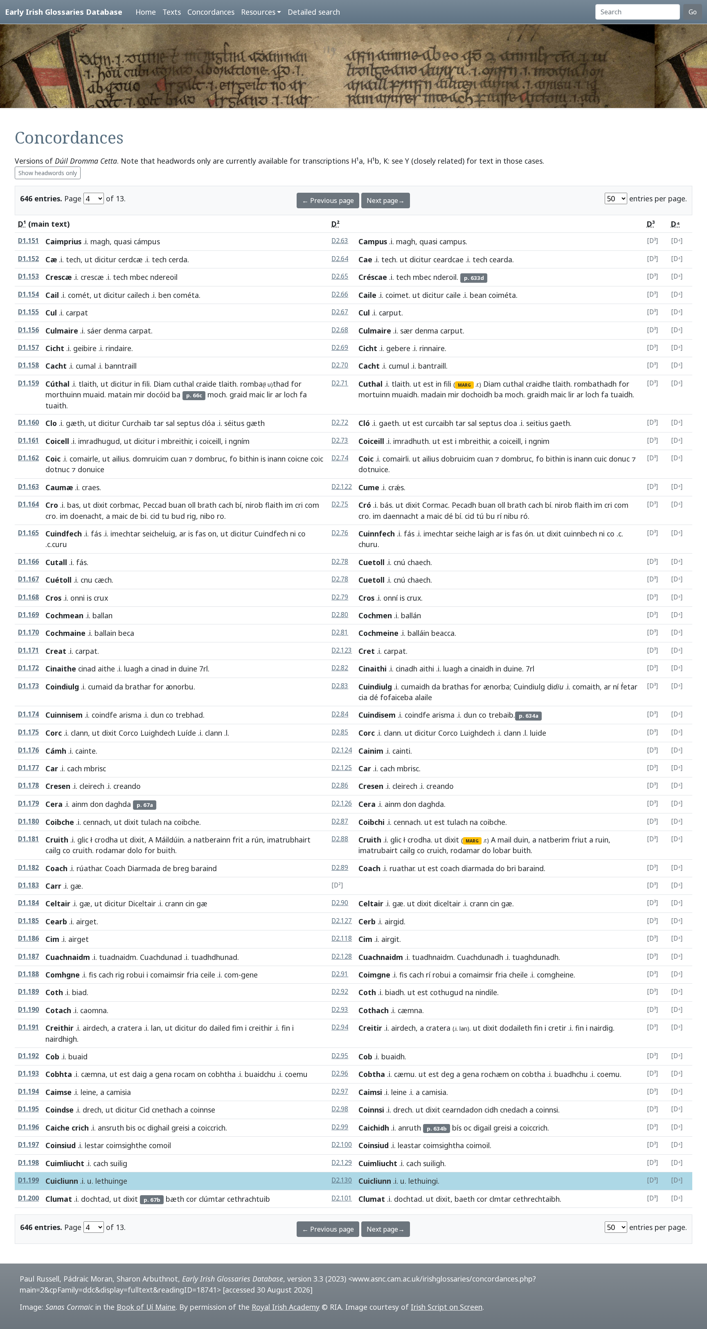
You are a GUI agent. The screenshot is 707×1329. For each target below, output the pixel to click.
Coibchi (371, 822)
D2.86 (339, 785)
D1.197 (28, 1144)
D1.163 (28, 486)
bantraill (432, 366)
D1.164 (28, 504)
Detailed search (314, 12)
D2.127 (341, 921)
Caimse (58, 1092)
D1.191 (28, 1027)
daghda (118, 804)
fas (200, 533)
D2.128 (341, 956)
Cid (144, 1110)
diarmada (478, 868)
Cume (368, 487)
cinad (87, 669)
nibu (511, 516)
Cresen (57, 786)
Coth (54, 992)
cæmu (404, 1074)
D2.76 (339, 533)
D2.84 (339, 714)
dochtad (95, 1199)
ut (88, 259)
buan (177, 505)
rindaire (118, 348)
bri (511, 868)
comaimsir (167, 975)
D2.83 (339, 686)
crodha (106, 840)
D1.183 (28, 885)
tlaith (88, 384)
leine (88, 1092)
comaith (586, 687)
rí (499, 516)
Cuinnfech (376, 533)
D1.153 (28, 276)
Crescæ (58, 277)
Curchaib (136, 423)
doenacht (86, 516)
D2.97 (339, 1091)
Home (145, 12)
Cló (364, 423)
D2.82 (339, 668)
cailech (138, 295)
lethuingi (423, 1181)
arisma (130, 715)
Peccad (155, 505)
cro (50, 516)
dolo (134, 850)
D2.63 (339, 241)
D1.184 (28, 903)
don (96, 804)
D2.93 (339, 1009)
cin (189, 903)
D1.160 (28, 422)
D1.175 (28, 732)
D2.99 (339, 1127)
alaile (423, 697)
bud (178, 516)
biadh (394, 992)
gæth (75, 423)
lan (156, 1028)
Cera (54, 804)
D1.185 (28, 921)
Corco (128, 733)
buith (166, 850)
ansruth (111, 1128)
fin (285, 1028)
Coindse (59, 1110)
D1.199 (28, 1180)
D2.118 (341, 938)
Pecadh (464, 505)
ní (616, 687)
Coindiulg (62, 687)
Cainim (370, 751)
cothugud (446, 992)
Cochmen (375, 615)
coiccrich (211, 1128)
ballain (105, 633)
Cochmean (64, 615)
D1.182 (28, 867)
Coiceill (371, 441)
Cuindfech (63, 533)
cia (362, 697)
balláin (418, 633)
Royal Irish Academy (286, 1307)
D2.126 (341, 803)
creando (127, 786)
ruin (601, 840)
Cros (53, 598)
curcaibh (439, 423)
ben (164, 295)
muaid (93, 394)
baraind (531, 868)
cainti (401, 751)
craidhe (538, 384)
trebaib (501, 715)
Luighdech (157, 733)
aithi (426, 669)
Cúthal (57, 384)
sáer (94, 331)
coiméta (502, 295)
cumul (399, 366)
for (296, 384)
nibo (207, 516)
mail (504, 840)
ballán (411, 615)
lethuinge (111, 1181)
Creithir (59, 1028)
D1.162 (28, 458)
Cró (364, 505)
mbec (139, 277)
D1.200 (28, 1198)
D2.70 (339, 365)
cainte (85, 751)
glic (82, 840)
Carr (53, 886)
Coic (53, 459)
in (137, 384)
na (168, 822)
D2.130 (341, 1180)
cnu (86, 580)
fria (192, 975)
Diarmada (143, 868)
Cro (51, 505)
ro (220, 516)
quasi (123, 241)
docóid (158, 394)
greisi (180, 1128)
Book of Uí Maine (146, 1307)
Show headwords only (47, 173)
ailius (120, 459)
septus (188, 423)
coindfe (104, 715)
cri (299, 505)
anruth (409, 1128)
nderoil (445, 277)
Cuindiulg (375, 687)
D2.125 (341, 768)
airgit (390, 939)
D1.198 (28, 1162)
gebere (398, 348)
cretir (557, 1028)
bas (73, 505)
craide (206, 384)
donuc (619, 459)
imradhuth (411, 441)
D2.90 (339, 903)
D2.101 (341, 1198)
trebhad (189, 715)
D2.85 (339, 732)
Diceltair (142, 903)
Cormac (435, 505)
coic (317, 459)
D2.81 (339, 632)
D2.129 (341, 1162)
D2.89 (339, 867)
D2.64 (339, 259)
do (486, 850)
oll (192, 505)
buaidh (393, 1056)
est (428, 384)
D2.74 (339, 458)
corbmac (124, 505)
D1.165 (28, 533)
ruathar (402, 868)
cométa (186, 295)
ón (529, 533)
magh (100, 241)
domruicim (151, 459)
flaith (274, 505)
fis (93, 975)
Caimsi (370, 1092)
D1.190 (28, 1009)
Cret (366, 651)
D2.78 (339, 561)
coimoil (478, 1145)
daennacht (401, 516)
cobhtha (222, 1074)
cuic (600, 459)
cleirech (91, 786)
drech (92, 1110)
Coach (56, 868)
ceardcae (448, 259)
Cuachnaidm (67, 957)
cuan (179, 459)
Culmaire (61, 331)
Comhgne (62, 975)
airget (86, 921)
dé (448, 516)
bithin (249, 459)
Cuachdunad (161, 957)
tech (73, 259)
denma (115, 331)
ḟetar (629, 687)
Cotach (58, 1010)
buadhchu (571, 1074)
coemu (608, 1074)
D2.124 (341, 750)
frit (237, 840)
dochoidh (476, 394)
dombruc (210, 459)
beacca (443, 633)
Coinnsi (371, 1110)
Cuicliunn (61, 1181)
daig (139, 1074)
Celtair (57, 903)
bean (478, 295)
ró (524, 516)
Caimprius (63, 241)
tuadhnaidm (432, 957)
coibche (186, 822)
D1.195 (28, 1109)
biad (79, 992)
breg (181, 868)
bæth (175, 1199)
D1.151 (28, 241)
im (289, 505)
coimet (397, 295)
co (302, 533)
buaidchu (260, 1074)
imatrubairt (378, 850)
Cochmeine (378, 633)
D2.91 (339, 974)
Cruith (56, 840)
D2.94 (339, 1027)
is (263, 459)
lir (270, 394)
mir (139, 394)
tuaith (55, 405)
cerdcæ (130, 259)
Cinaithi (372, 669)
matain (120, 394)
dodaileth (516, 1028)
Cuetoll (371, 562)
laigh (486, 533)
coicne (298, 459)
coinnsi (547, 1110)
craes (90, 487)
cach (225, 505)
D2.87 (339, 821)
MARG (464, 385)
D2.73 (339, 440)
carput (390, 313)
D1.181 (28, 839)
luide (538, 733)
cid (155, 516)
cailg (53, 850)
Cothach (373, 1010)
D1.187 (28, 956)
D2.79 (339, 597)
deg (447, 1074)
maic (257, 394)
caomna (93, 1010)
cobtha (533, 1074)
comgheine (555, 975)
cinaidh (481, 669)
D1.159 (28, 383)
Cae (365, 259)
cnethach (167, 1110)
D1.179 (28, 803)
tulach (151, 822)
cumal (86, 366)
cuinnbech (580, 533)
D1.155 (28, 312)
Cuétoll (58, 580)
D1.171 (28, 650)
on (212, 533)
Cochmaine (65, 633)
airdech (95, 1028)
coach (449, 868)
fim (237, 1028)
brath (207, 505)
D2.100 (341, 1144)
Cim (52, 939)
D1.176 (28, 750)
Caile (367, 295)
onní (390, 598)
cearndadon (462, 1110)
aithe (106, 669)
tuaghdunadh (535, 957)
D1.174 (28, 714)
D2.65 (339, 276)
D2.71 (339, 383)
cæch (103, 580)
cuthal (183, 384)
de (134, 516)
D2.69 (339, 347)
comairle (84, 459)
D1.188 (28, 974)
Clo (51, 423)
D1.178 (28, 785)
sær (406, 331)
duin (520, 840)
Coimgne (374, 975)
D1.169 (28, 614)
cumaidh (415, 687)
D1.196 (28, 1127)
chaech (419, 562)
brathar (138, 687)
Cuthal (370, 384)
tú (480, 516)
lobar (502, 850)
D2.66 (339, 294)
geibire (85, 348)
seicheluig (158, 533)
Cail (52, 295)
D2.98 (339, 1109)
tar (158, 423)
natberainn (212, 840)
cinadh (406, 669)
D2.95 (339, 1056)
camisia (118, 1092)
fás (96, 533)
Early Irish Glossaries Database (63, 12)
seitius (537, 423)
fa (303, 394)
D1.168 (28, 597)
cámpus (147, 241)
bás (386, 505)
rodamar (110, 850)
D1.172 (28, 668)
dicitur (105, 259)
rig (191, 516)
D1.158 (28, 365)
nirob (254, 505)
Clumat (58, 1199)
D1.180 (28, 821)
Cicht (54, 348)
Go (693, 11)
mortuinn (374, 394)
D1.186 (28, 938)
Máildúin (169, 840)
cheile (518, 975)
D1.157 (28, 347)
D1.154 (28, 294)
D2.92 (339, 991)
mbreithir (176, 441)
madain (433, 394)
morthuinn (63, 394)
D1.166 (28, 561)
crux (414, 598)
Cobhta (58, 1074)
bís (457, 1128)
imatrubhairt (289, 840)
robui (135, 975)
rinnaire (432, 348)
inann (277, 459)
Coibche (59, 822)
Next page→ (386, 200)
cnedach (513, 1110)
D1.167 (28, 579)
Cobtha (371, 1074)
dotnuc (57, 469)
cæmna (410, 1010)
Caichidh (373, 1128)
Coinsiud (60, 1145)
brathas (455, 687)
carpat (140, 331)
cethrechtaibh (536, 1199)
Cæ (51, 259)
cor (191, 1199)
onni (77, 598)
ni (293, 533)
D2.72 (339, 422)
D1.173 (28, 686)
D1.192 (28, 1056)
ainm (80, 804)
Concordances (210, 12)
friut (579, 840)
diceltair (447, 903)
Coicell (57, 441)
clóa (208, 423)
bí (238, 505)
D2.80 (339, 614)
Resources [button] (258, 12)
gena (163, 1074)
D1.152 (28, 259)
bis (130, 1128)
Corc (53, 733)
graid (238, 394)
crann (174, 903)
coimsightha (443, 1145)
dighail (158, 1128)
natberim (554, 840)
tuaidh (621, 394)
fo (233, 459)
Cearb (56, 921)
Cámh (55, 751)
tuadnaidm (117, 957)
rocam (184, 1074)
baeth (465, 1199)
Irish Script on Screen (446, 1307)
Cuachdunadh (480, 957)
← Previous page (328, 200)
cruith (82, 850)
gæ (75, 886)
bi (143, 516)
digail (482, 1128)
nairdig (601, 1028)
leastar (409, 1145)
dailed (219, 1028)
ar (278, 394)
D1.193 (28, 1073)
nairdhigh (61, 1039)
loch (290, 394)
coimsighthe (126, 1145)
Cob (52, 1056)
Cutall (56, 562)
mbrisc (408, 768)
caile (453, 295)
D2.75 (339, 504)
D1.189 (28, 991)
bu (490, 516)
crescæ (92, 277)
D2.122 (341, 486)
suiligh (433, 1163)
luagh (133, 669)
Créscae (372, 277)
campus (452, 241)
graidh (538, 394)
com (312, 505)
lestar (94, 1145)
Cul (51, 313)
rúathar (89, 868)
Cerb (367, 921)
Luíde (186, 733)
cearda (500, 259)
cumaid (100, 687)
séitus (234, 423)
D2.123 (341, 650)
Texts (171, 12)
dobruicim (458, 459)
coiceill (210, 441)
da (119, 687)
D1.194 (28, 1091)
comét (79, 295)
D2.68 (339, 330)
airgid (394, 921)
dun (157, 715)
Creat (55, 651)
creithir (260, 1028)
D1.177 (28, 768)
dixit (100, 505)
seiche (465, 533)
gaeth (389, 423)
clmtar (500, 1199)
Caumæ (59, 487)
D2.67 (339, 312)
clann (79, 733)
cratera (129, 1028)
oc (141, 1128)
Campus (372, 241)
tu (165, 516)
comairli (396, 459)
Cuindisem (377, 715)
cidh (491, 1110)
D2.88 (339, 839)
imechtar (125, 533)
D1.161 (28, 440)
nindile (486, 992)
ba (176, 394)
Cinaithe (60, 669)
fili (146, 384)
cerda (178, 259)
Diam (162, 384)
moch (216, 394)
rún (257, 840)
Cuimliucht (64, 1163)
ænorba (496, 687)
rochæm (495, 1074)
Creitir (370, 1028)
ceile (207, 975)
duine (187, 669)
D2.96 (339, 1073)
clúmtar (212, 1199)
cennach (96, 822)
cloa (510, 423)
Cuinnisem (64, 715)
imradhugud (99, 441)
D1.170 (28, 632)
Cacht (56, 366)
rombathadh (595, 384)
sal (170, 423)
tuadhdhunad (214, 957)
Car (51, 768)
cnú (399, 562)
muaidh (404, 394)
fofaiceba (396, 697)
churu (368, 544)
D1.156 (28, 330)
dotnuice (373, 469)
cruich (436, 850)
